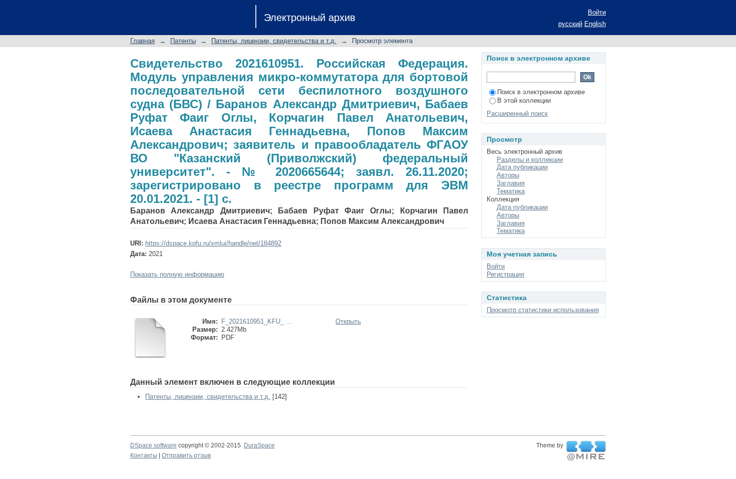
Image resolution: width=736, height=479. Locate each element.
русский (570, 24)
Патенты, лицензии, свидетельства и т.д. (273, 41)
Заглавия (511, 183)
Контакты (143, 455)
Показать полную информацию (177, 274)
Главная (142, 41)
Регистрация (505, 274)
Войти (597, 12)
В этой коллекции (524, 100)
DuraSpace (259, 445)
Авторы (508, 175)
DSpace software (153, 445)
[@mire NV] (586, 450)
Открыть (348, 321)
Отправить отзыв (186, 455)
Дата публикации (522, 167)
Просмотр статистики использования (543, 310)
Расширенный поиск (517, 113)
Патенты (183, 41)
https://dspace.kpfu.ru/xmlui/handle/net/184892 (213, 243)
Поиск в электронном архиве (541, 92)
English (595, 24)
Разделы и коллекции (530, 159)
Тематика (511, 191)
